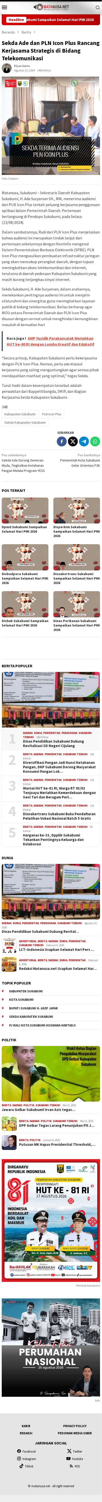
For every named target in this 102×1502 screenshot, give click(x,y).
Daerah (28, 733)
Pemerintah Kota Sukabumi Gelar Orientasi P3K (80, 460)
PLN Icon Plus (51, 414)
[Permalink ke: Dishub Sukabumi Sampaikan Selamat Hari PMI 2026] (25, 604)
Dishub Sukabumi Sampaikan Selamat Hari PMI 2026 (25, 623)
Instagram (29, 1459)
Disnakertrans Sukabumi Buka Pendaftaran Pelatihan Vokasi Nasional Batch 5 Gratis (59, 816)
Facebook (29, 1451)
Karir (26, 1426)
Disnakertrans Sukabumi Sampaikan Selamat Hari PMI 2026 (76, 578)
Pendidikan (69, 733)
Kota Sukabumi (21, 1000)
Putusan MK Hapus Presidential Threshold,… (57, 1144)
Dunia (38, 733)
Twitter (77, 1451)
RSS (77, 1466)
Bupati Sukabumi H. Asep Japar (33, 1008)
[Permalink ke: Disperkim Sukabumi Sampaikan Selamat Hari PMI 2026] (76, 511)
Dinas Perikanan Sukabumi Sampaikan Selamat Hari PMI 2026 (76, 625)
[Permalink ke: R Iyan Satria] (7, 68)
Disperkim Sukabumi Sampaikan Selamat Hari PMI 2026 (76, 531)
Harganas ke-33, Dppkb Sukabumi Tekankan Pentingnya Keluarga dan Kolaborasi (53, 839)
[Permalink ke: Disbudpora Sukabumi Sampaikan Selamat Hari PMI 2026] (25, 557)
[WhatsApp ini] (95, 441)
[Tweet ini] (73, 441)
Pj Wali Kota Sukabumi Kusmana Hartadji (42, 1025)
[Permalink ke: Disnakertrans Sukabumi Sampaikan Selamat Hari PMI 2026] (76, 557)
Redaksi (26, 1433)
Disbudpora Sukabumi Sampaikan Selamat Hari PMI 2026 (25, 578)
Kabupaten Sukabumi (20, 414)
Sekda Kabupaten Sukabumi (25, 422)
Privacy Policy (74, 1426)
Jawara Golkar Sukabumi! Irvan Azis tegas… (38, 1109)
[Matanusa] (50, 6)
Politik (28, 1105)
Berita (27, 754)
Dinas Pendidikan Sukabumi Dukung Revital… (40, 931)
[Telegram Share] (84, 441)
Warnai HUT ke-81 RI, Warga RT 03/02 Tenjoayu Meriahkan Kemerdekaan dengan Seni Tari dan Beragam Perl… (59, 792)
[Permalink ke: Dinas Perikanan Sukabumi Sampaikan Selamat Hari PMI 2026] (76, 604)
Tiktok (29, 1466)
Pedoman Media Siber (75, 1433)
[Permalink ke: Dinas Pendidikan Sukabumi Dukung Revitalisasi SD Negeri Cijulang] (51, 700)
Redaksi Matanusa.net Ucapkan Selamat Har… (58, 968)
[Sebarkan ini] (62, 441)
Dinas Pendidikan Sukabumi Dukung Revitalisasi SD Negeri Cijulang (53, 743)
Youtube (77, 1459)
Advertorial (28, 941)
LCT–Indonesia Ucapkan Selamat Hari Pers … (56, 949)
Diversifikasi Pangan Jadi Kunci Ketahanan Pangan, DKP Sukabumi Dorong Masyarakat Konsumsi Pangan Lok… (59, 767)
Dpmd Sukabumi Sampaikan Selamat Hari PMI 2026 (24, 529)
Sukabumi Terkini (75, 754)
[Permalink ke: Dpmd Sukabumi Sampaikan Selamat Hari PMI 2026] (25, 511)
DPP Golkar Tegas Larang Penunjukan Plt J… (56, 1125)
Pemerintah (51, 733)
